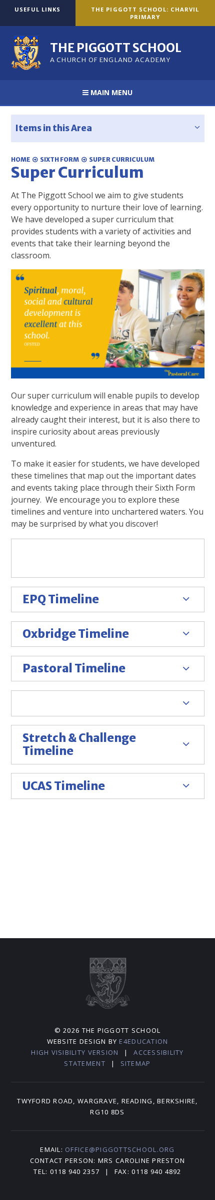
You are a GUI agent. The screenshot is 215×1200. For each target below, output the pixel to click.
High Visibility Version (74, 1052)
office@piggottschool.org (119, 1149)
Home (20, 159)
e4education (143, 1041)
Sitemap (135, 1063)
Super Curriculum (121, 159)
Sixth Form (59, 159)
